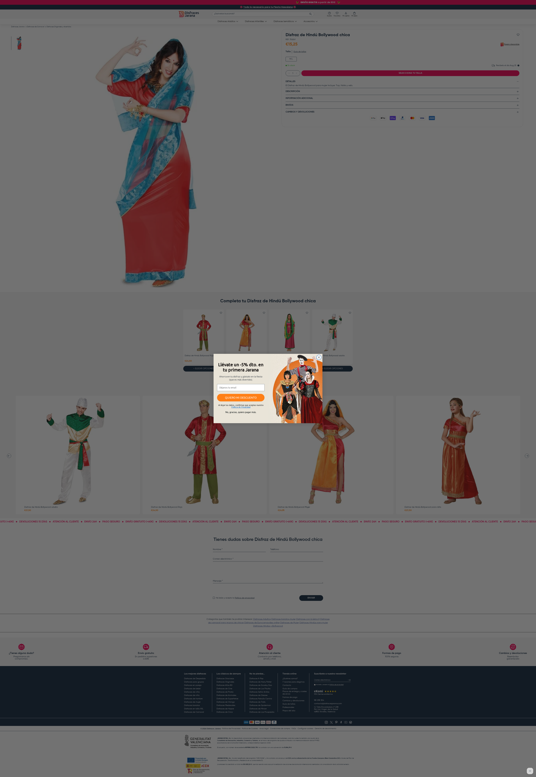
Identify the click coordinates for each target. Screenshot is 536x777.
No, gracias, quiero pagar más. (240, 412)
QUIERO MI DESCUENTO (241, 397)
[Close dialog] (318, 357)
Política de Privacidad (240, 407)
